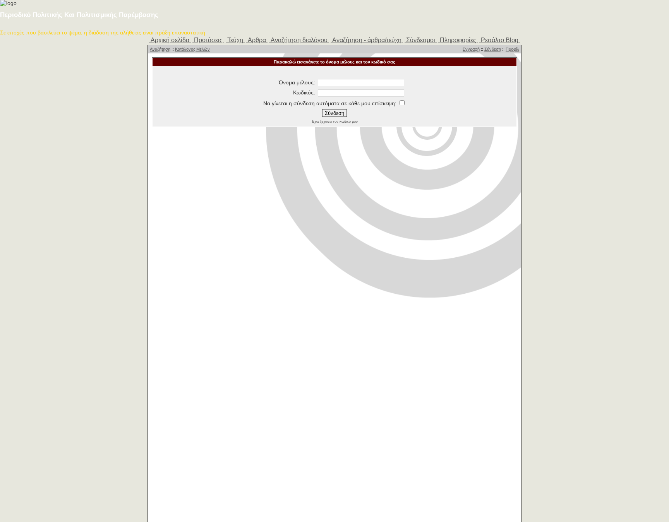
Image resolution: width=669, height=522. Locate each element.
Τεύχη (235, 40)
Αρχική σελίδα (170, 40)
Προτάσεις (208, 40)
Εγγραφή (471, 49)
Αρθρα (257, 40)
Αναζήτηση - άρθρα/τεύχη (367, 40)
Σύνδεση (492, 49)
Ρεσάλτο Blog (499, 40)
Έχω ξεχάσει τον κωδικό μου (335, 121)
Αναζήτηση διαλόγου (299, 40)
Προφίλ (512, 49)
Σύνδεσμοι (421, 40)
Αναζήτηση (160, 49)
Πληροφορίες (458, 40)
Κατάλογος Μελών (192, 49)
